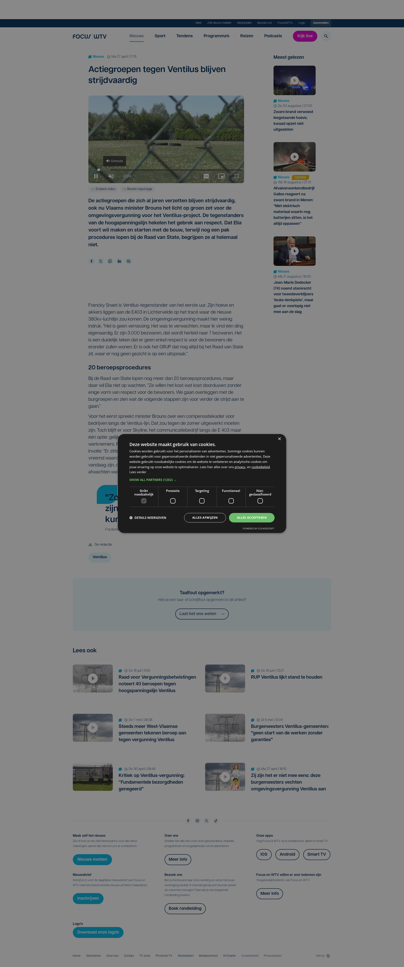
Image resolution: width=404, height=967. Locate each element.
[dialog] (202, 483)
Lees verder (137, 472)
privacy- (240, 467)
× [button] (279, 439)
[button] (202, 480)
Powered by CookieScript (258, 528)
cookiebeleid (260, 467)
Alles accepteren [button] (252, 517)
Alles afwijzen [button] (205, 517)
